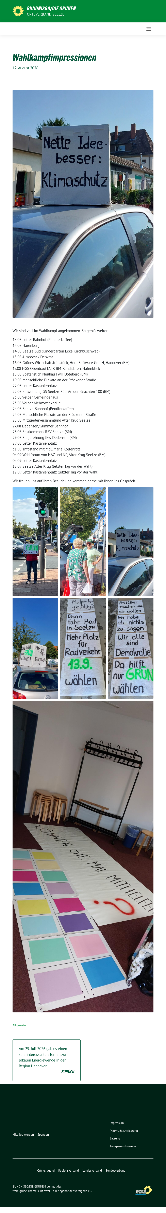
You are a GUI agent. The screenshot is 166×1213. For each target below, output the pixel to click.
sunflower (43, 1191)
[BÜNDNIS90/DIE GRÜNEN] (18, 10)
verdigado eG (83, 1191)
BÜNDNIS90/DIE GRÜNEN (51, 8)
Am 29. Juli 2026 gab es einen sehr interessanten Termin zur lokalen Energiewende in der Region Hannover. (46, 1060)
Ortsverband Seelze (46, 14)
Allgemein (19, 1025)
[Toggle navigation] (148, 28)
